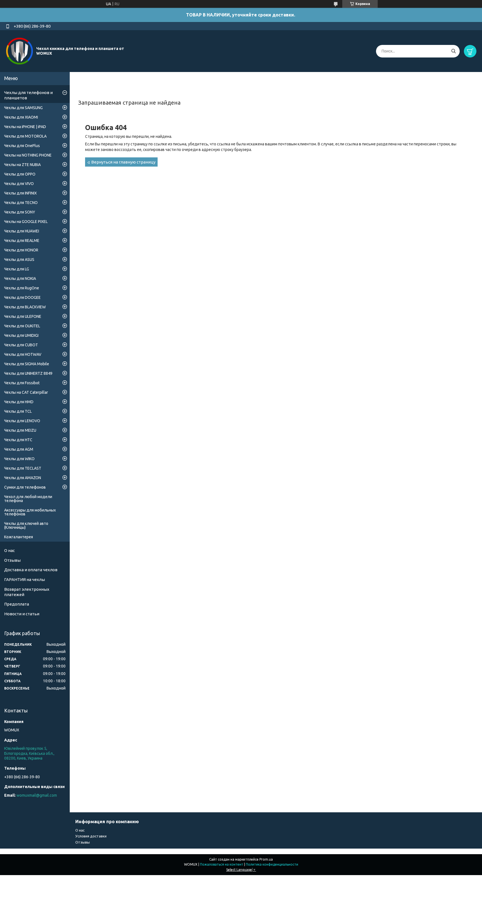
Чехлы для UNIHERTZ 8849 (28, 373)
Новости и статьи (21, 613)
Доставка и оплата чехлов (30, 569)
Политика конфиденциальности (272, 864)
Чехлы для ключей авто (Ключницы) (26, 525)
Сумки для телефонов (25, 487)
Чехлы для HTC (18, 440)
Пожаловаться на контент (221, 864)
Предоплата (16, 604)
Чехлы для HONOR (21, 250)
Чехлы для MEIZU (20, 430)
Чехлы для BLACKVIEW (25, 307)
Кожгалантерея (18, 537)
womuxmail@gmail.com (36, 795)
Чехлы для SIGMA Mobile (26, 364)
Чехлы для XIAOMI (21, 117)
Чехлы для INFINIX (20, 193)
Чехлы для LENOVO (22, 421)
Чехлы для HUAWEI (21, 231)
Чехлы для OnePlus (22, 145)
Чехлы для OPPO (19, 174)
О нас (9, 550)
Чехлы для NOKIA (20, 278)
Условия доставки (91, 836)
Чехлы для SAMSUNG (23, 107)
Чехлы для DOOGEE (22, 297)
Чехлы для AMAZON (22, 477)
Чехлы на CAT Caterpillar (26, 392)
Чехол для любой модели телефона (28, 498)
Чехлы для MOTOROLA (25, 136)
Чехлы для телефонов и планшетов (28, 95)
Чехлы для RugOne (21, 288)
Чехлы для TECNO (21, 202)
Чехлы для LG (16, 269)
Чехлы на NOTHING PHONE (28, 155)
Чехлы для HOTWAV (22, 354)
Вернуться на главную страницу (123, 162)
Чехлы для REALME (21, 240)
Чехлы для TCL (18, 411)
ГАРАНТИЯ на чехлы (24, 579)
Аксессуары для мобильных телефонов (30, 512)
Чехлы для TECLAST (22, 468)
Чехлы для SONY (19, 212)
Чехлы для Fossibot (22, 383)
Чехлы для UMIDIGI (21, 335)
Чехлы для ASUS (19, 259)
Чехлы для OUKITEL (22, 326)
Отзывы (12, 560)
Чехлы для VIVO (19, 183)
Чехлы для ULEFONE (22, 316)
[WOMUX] (19, 51)
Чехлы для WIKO (19, 459)
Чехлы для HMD (18, 402)
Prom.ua (266, 859)
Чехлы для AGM (18, 449)
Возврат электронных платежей (26, 592)
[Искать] (453, 51)
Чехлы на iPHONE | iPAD (25, 126)
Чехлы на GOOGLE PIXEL (26, 221)
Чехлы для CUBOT (21, 345)
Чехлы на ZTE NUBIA (22, 164)
